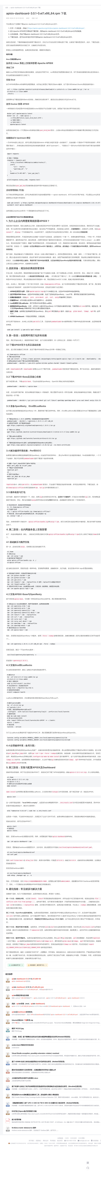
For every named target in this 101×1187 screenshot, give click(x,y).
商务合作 (45, 1140)
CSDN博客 (81, 1138)
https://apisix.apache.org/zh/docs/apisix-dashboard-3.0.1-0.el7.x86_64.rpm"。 (57, 28)
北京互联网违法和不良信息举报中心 (77, 1143)
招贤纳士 (38, 1140)
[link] (6, 7)
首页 (6, 7)
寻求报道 (53, 1140)
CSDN (67, 1138)
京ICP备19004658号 (33, 1143)
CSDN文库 (73, 1138)
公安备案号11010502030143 (18, 1143)
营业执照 (70, 1145)
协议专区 (60, 1140)
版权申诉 (56, 1145)
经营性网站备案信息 (61, 1143)
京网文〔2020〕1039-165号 (47, 1143)
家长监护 (90, 1143)
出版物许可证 (63, 1145)
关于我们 (31, 1140)
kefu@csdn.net (84, 1140)
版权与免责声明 (48, 1145)
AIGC (27, 18)
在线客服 (95, 1140)
